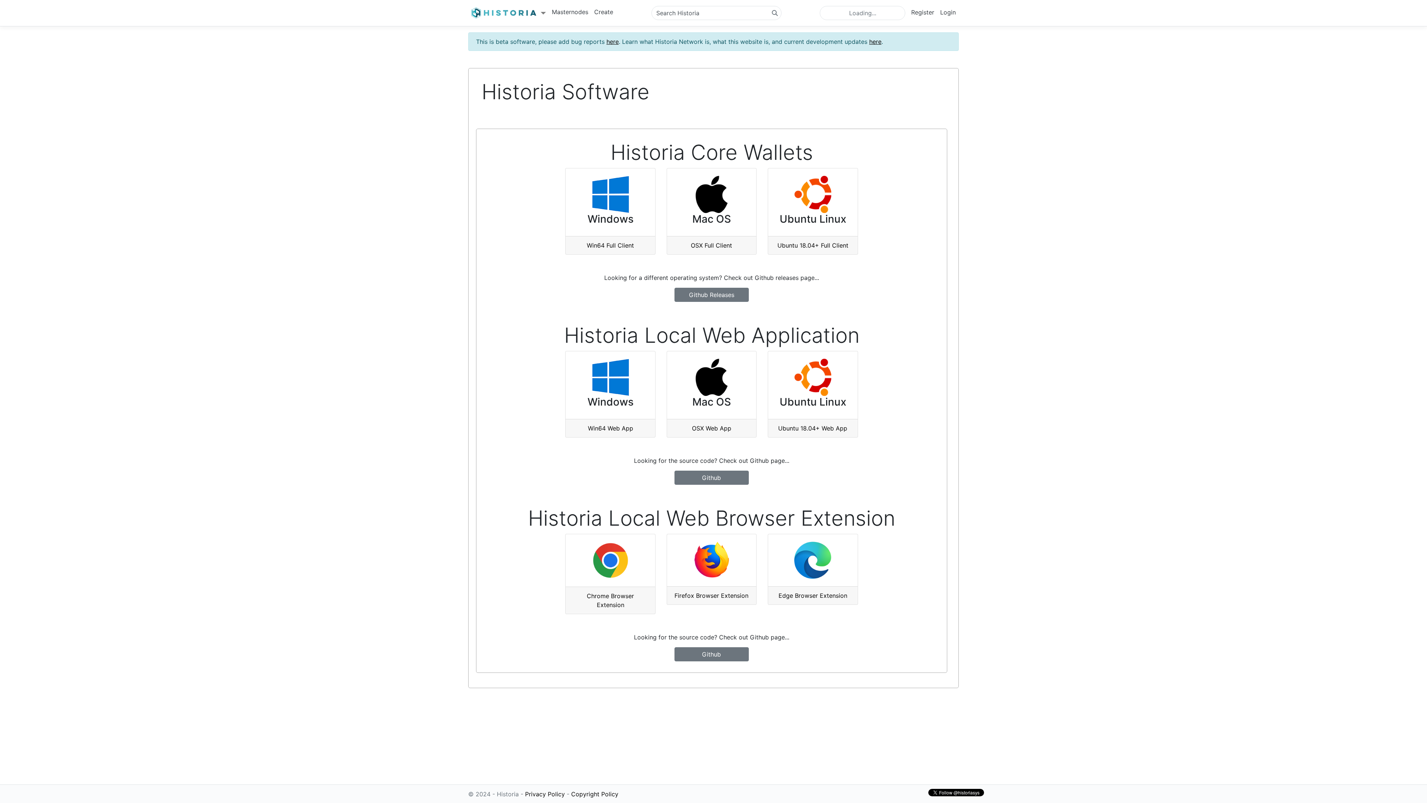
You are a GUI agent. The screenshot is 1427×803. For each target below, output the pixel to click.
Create (603, 12)
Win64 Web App (610, 428)
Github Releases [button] (711, 295)
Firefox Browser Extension (711, 595)
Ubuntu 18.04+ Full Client (812, 245)
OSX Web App (711, 428)
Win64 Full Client (610, 245)
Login (948, 12)
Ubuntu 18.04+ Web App (812, 428)
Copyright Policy (594, 794)
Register (922, 12)
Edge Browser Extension (813, 595)
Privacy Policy (545, 794)
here (612, 41)
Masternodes (570, 12)
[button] (508, 13)
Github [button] (711, 477)
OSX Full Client (711, 245)
